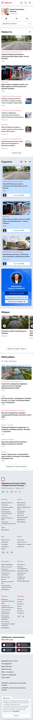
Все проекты (5, 627)
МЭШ (3, 603)
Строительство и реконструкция (6, 512)
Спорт (3, 527)
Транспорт (4, 505)
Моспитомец (5, 621)
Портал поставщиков (8, 675)
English (8, 698)
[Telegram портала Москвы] (11, 491)
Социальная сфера (7, 507)
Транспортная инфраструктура (6, 586)
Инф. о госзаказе (7, 672)
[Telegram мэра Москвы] (11, 552)
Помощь (20, 561)
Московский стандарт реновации (8, 624)
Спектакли (20, 599)
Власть (19, 536)
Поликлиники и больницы (5, 573)
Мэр (2, 536)
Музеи (19, 606)
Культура (4, 515)
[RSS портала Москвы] (20, 491)
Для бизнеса (21, 519)
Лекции (19, 608)
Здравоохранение (6, 502)
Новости (4, 499)
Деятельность (5, 539)
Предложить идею (22, 570)
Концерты (20, 610)
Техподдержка (6, 663)
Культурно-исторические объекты (8, 569)
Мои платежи (21, 522)
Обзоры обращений (23, 581)
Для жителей (21, 502)
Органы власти (21, 542)
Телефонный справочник (21, 577)
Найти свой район (7, 564)
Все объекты (5, 589)
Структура (20, 539)
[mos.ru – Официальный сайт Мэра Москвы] (7, 2)
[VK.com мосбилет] (23, 616)
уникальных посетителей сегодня (13, 684)
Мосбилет (20, 596)
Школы (3, 579)
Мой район (5, 561)
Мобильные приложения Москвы (7, 600)
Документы (20, 546)
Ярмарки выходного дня (7, 582)
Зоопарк (19, 601)
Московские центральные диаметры (5, 617)
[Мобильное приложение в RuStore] (8, 650)
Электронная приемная (21, 573)
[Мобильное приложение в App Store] (8, 645)
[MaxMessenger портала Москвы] (3, 491)
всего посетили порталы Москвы (13, 689)
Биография (4, 542)
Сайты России (6, 669)
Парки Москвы (5, 609)
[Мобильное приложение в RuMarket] (23, 650)
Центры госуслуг (22, 517)
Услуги (19, 499)
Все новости (5, 529)
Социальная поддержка (21, 512)
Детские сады (5, 577)
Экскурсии (20, 613)
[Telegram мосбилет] (19, 616)
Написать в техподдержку (22, 567)
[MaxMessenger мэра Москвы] (3, 552)
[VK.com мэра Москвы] (7, 552)
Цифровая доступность (9, 661)
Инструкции (21, 564)
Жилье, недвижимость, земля (24, 508)
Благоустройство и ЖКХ (7, 518)
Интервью (4, 544)
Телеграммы (5, 546)
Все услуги (20, 515)
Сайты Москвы (6, 666)
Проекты (4, 596)
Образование (5, 509)
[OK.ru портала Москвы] (16, 491)
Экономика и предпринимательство (8, 523)
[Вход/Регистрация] (30, 2)
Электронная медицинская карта (7, 606)
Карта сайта (5, 677)
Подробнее (15, 711)
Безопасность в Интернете (5, 612)
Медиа (3, 548)
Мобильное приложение (13, 638)
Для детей (20, 604)
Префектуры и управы (24, 544)
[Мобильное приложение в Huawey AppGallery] (23, 645)
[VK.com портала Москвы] (7, 491)
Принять (16, 715)
